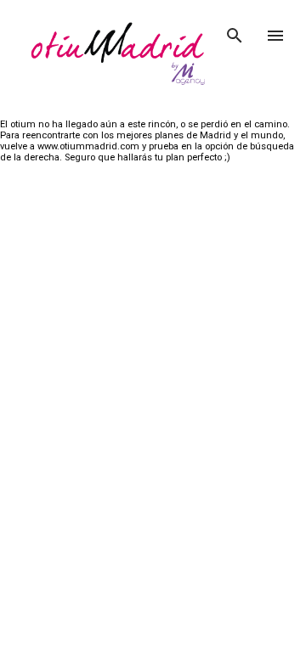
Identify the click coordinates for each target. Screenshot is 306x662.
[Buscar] (234, 30)
